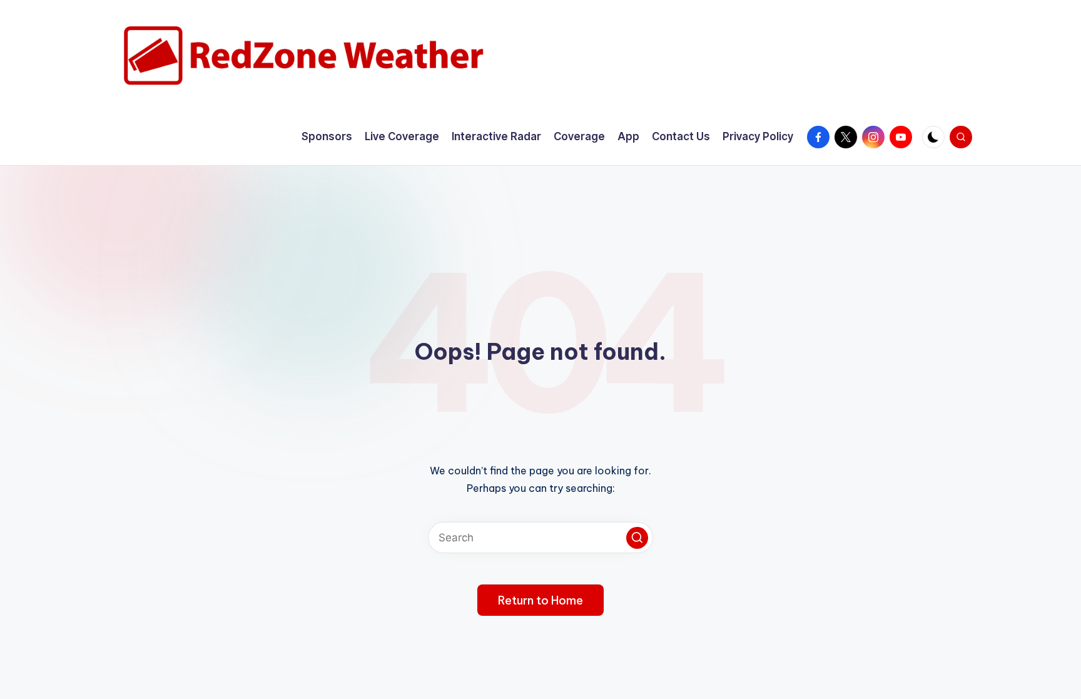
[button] (637, 538)
